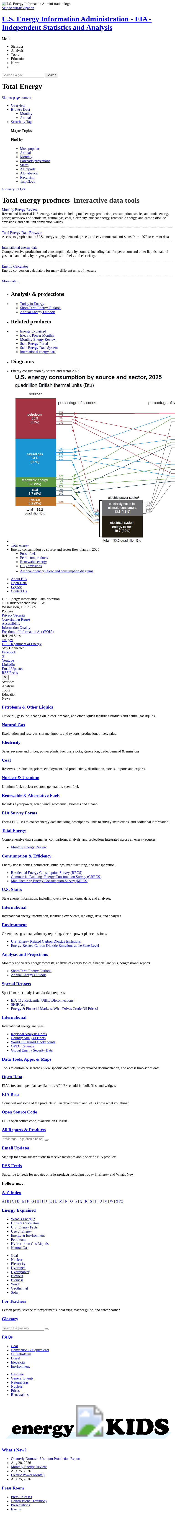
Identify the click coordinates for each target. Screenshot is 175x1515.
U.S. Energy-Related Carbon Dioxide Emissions (46, 941)
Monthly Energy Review (20, 210)
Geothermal (19, 1288)
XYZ (120, 1201)
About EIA (19, 579)
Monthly (26, 113)
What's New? (14, 1450)
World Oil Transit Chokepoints (33, 1042)
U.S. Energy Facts (24, 1227)
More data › (10, 281)
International (14, 907)
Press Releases (21, 1497)
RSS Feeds (10, 673)
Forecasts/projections (35, 161)
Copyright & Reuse (16, 619)
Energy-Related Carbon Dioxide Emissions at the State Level (55, 945)
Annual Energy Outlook (37, 312)
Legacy (16, 587)
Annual (25, 118)
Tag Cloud (27, 181)
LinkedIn (8, 664)
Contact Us (19, 591)
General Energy (22, 1378)
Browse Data (20, 109)
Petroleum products (34, 558)
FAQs (7, 1337)
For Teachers (14, 1301)
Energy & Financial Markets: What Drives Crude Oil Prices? (54, 1009)
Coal (6, 760)
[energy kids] (87, 1441)
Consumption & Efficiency (26, 856)
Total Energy (14, 830)
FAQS (20, 189)
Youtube (8, 660)
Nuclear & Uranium (20, 777)
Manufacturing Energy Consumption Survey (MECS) (49, 881)
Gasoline (17, 1374)
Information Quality (16, 628)
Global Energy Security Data (32, 1050)
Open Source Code (19, 1112)
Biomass (17, 1280)
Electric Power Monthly (37, 335)
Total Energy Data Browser (21, 233)
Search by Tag (21, 122)
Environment (14, 924)
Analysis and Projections (25, 954)
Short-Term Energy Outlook (40, 308)
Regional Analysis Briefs (29, 1034)
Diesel (15, 1358)
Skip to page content (16, 98)
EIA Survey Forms (19, 813)
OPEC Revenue (22, 1046)
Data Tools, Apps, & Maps (26, 1059)
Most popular (29, 149)
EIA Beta (10, 1094)
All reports (27, 169)
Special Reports (16, 983)
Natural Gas (13, 724)
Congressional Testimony (29, 1501)
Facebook (9, 652)
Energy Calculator (15, 266)
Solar (14, 1292)
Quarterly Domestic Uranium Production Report (45, 1459)
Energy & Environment (28, 1235)
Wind (15, 1284)
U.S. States (12, 889)
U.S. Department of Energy (21, 644)
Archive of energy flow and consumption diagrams (56, 571)
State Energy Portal (34, 343)
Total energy (20, 545)
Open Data (19, 583)
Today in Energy (32, 304)
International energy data (19, 247)
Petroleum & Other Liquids (27, 707)
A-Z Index (11, 1192)
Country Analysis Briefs (28, 1038)
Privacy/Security (14, 615)
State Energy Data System (39, 348)
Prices (15, 1390)
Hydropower (20, 1272)
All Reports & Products (24, 1129)
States (24, 165)
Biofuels (17, 1276)
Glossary (8, 189)
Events (16, 1509)
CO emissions (31, 566)
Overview (18, 105)
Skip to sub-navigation (18, 8)
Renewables (19, 1395)
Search (51, 75)
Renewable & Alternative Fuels (30, 795)
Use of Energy (21, 1231)
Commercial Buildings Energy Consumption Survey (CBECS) (56, 877)
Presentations (20, 1505)
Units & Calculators (25, 1223)
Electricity (11, 742)
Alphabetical (29, 173)
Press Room (13, 1488)
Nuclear (16, 1260)
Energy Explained (33, 331)
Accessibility (11, 623)
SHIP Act (18, 1004)
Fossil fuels (28, 553)
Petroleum (18, 1239)
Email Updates (12, 668)
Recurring (27, 177)
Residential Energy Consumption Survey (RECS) (46, 873)
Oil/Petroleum (21, 1354)
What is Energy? (23, 1219)
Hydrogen (18, 1268)
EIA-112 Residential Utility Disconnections (42, 1000)
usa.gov (7, 640)
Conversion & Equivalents (30, 1350)
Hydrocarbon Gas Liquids (30, 1244)
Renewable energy (33, 562)
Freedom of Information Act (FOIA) (28, 632)
